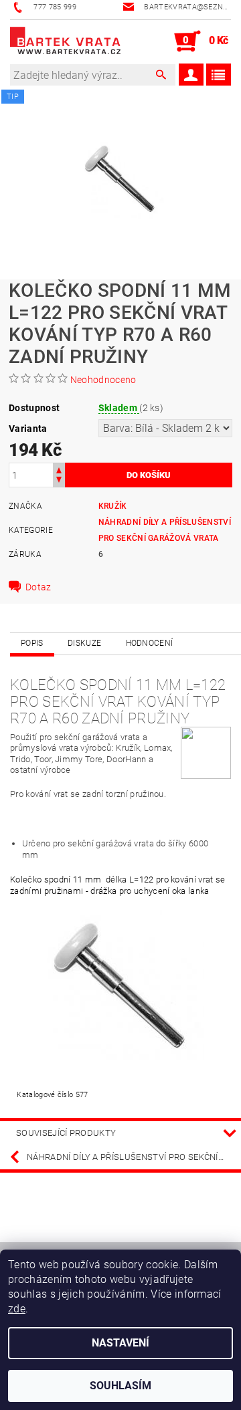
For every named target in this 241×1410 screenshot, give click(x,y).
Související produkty (66, 1133)
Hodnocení (149, 643)
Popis (32, 643)
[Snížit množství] (59, 481)
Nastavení (120, 1342)
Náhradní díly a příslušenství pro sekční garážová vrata (134, 1157)
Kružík (112, 506)
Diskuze (84, 643)
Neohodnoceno (103, 379)
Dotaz (38, 587)
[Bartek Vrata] (65, 41)
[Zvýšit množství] (59, 469)
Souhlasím (120, 1385)
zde (16, 1308)
